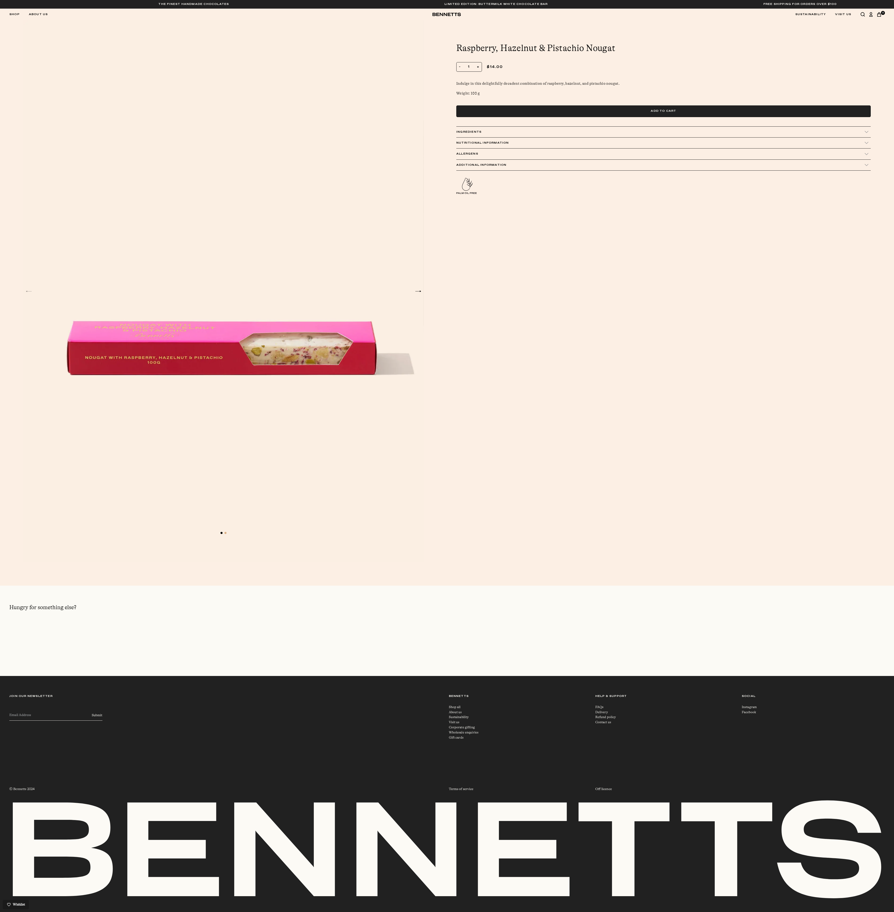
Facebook (749, 712)
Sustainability (810, 14)
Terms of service (461, 789)
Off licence (603, 789)
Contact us (603, 722)
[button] (29, 291)
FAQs (599, 707)
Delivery (601, 712)
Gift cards (456, 737)
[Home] (447, 14)
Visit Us (843, 14)
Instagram (749, 707)
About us (38, 14)
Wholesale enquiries (464, 732)
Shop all (455, 707)
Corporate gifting (462, 727)
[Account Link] (873, 14)
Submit (97, 715)
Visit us (454, 722)
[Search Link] (864, 14)
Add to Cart (663, 111)
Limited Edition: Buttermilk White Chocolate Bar (567, 4)
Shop (14, 14)
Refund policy (605, 717)
